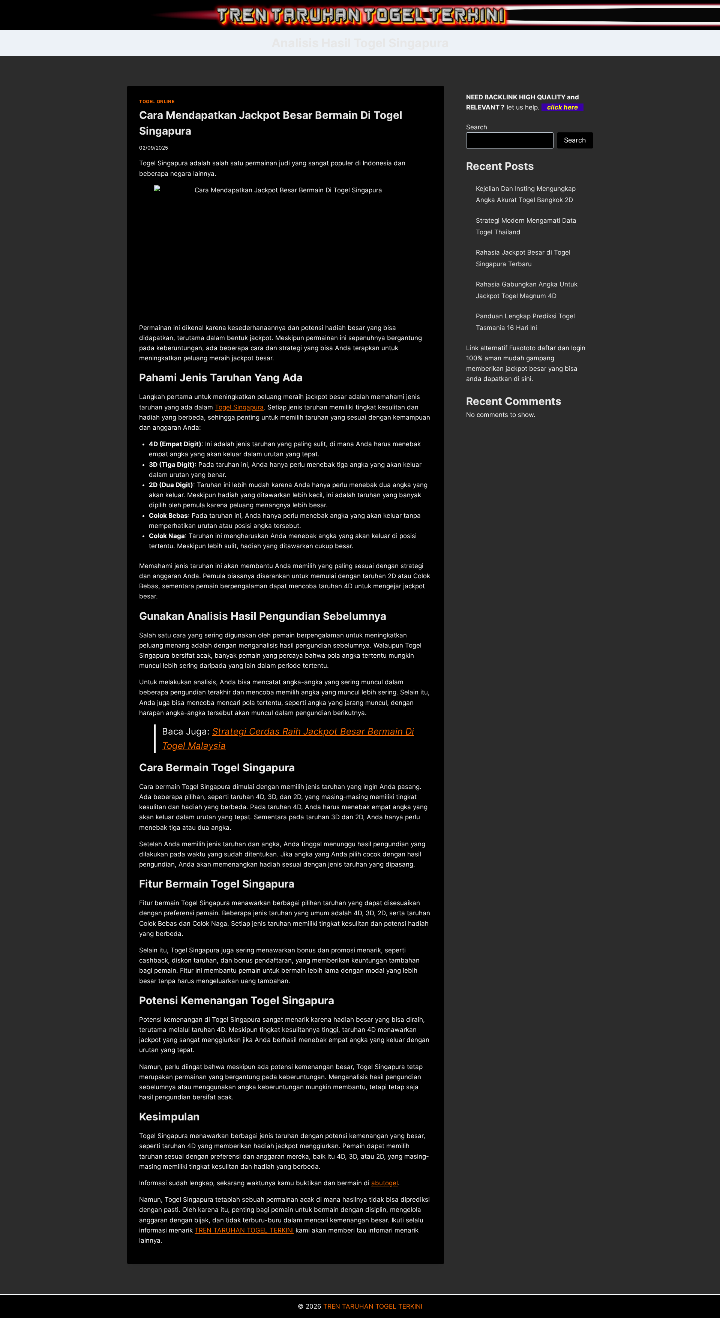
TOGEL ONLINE (156, 101)
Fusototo (522, 348)
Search (476, 127)
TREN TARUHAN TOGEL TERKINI (244, 1230)
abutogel (384, 1183)
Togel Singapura (239, 407)
